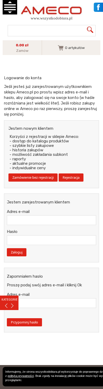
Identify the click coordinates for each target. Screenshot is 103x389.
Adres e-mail (18, 211)
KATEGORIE (10, 299)
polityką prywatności (21, 375)
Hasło (12, 231)
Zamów (22, 50)
